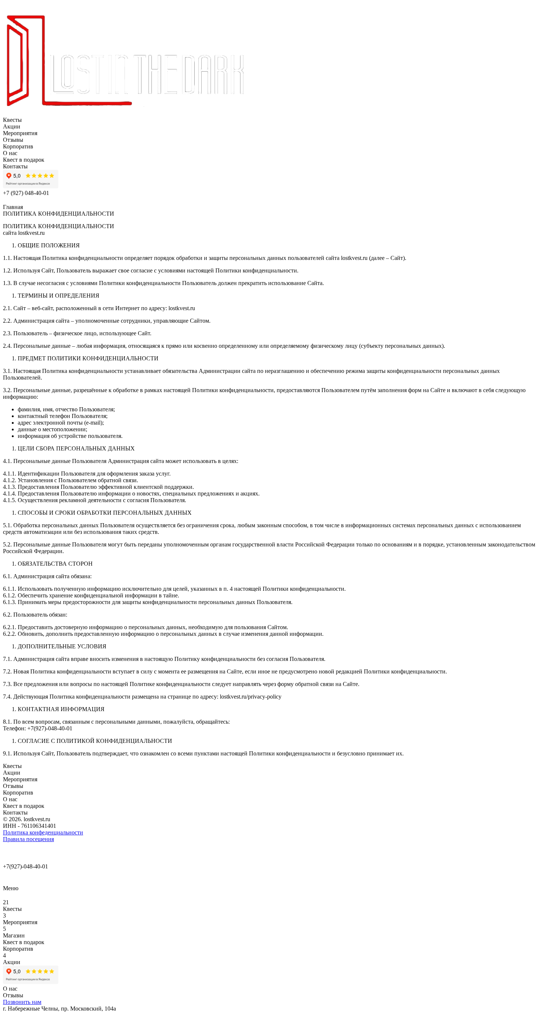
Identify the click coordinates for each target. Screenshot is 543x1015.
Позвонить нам (22, 1002)
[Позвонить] (7, 877)
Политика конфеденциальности (43, 832)
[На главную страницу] (126, 113)
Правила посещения (28, 839)
